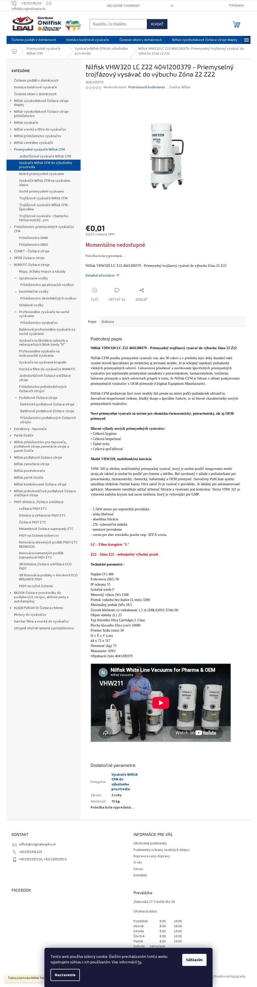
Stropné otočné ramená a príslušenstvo (44, 628)
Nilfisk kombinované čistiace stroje (40, 484)
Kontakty (140, 875)
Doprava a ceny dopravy (152, 856)
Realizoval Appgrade (229, 976)
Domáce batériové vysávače (35, 87)
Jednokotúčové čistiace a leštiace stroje (45, 378)
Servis (138, 869)
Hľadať (157, 24)
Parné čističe (23, 435)
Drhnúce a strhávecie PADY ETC (42, 515)
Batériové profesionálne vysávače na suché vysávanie (47, 331)
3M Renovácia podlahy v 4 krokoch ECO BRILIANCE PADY (48, 577)
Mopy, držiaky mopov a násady (42, 271)
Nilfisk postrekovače (29, 470)
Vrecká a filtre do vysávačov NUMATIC (47, 369)
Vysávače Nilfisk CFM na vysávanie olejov (44, 183)
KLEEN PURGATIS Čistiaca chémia (38, 607)
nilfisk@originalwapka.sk (37, 844)
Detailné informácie (100, 275)
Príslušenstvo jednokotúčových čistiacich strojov (43, 389)
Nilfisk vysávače (26, 122)
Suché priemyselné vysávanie (41, 191)
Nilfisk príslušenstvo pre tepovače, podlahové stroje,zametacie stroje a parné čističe (41, 446)
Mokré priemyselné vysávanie (41, 173)
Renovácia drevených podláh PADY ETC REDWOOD (48, 544)
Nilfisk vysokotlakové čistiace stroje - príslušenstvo (42, 113)
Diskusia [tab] (108, 321)
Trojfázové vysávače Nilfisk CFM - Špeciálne (44, 207)
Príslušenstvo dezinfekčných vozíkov (48, 298)
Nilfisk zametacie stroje (31, 464)
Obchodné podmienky (123, 6)
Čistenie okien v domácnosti (35, 94)
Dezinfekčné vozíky (33, 291)
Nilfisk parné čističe (28, 477)
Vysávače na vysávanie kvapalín (43, 362)
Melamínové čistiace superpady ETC (46, 528)
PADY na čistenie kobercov (39, 535)
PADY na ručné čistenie (36, 586)
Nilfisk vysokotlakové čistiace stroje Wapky (41, 103)
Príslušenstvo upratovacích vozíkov (47, 284)
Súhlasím (194, 960)
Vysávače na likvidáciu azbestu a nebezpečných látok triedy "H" (43, 342)
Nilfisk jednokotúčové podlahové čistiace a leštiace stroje (45, 493)
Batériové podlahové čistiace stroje (47, 411)
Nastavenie (65, 975)
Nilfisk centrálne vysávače (33, 142)
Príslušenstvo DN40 (33, 237)
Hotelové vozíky (31, 305)
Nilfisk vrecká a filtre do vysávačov (40, 129)
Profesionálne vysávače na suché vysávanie (44, 314)
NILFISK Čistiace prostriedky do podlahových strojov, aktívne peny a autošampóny (41, 597)
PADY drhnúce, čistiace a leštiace (38, 502)
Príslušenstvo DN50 (33, 244)
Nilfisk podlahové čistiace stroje (38, 457)
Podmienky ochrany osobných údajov (161, 849)
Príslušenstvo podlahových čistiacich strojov (48, 420)
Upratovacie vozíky (33, 278)
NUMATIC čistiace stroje (32, 264)
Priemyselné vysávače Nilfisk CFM (39, 149)
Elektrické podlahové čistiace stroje (47, 404)
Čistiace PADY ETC (32, 522)
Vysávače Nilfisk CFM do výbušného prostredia (45, 165)
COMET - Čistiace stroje (31, 251)
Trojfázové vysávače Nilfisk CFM (43, 198)
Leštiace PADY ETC (33, 508)
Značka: (179, 87)
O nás (138, 862)
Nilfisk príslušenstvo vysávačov (37, 136)
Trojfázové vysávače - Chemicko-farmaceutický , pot (44, 218)
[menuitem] (34, 40)
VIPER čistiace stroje (29, 258)
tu (139, 962)
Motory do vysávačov (30, 614)
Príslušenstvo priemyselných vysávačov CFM (44, 229)
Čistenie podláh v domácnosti (36, 80)
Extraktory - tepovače (30, 428)
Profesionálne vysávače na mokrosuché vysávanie (39, 353)
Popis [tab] (92, 321)
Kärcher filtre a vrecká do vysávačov (41, 621)
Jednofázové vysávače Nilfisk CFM (45, 156)
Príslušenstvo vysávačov (39, 322)
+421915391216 (30, 851)
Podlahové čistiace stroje (38, 397)
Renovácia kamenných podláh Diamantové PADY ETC (41, 555)
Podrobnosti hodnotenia (146, 87)
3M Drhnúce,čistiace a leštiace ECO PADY (45, 566)
